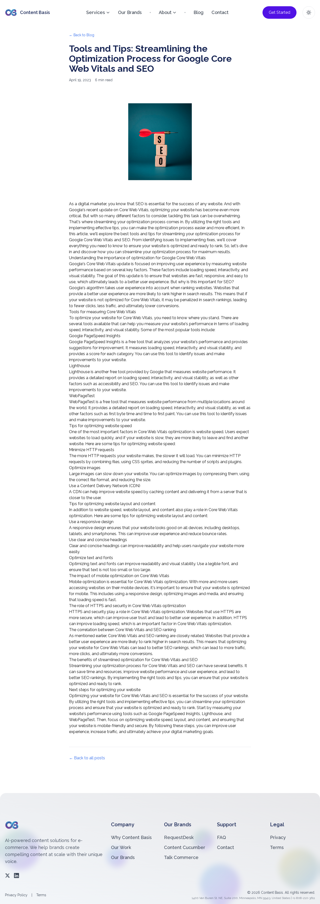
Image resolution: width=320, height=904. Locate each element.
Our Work (121, 847)
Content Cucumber (184, 847)
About (165, 12)
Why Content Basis (131, 837)
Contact (220, 12)
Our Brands (130, 12)
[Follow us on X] (7, 875)
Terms (277, 847)
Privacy (278, 837)
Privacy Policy (16, 895)
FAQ (221, 837)
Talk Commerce (181, 857)
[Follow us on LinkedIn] (16, 875)
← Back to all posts (87, 758)
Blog (199, 12)
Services (95, 12)
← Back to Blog (81, 35)
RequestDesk (179, 837)
